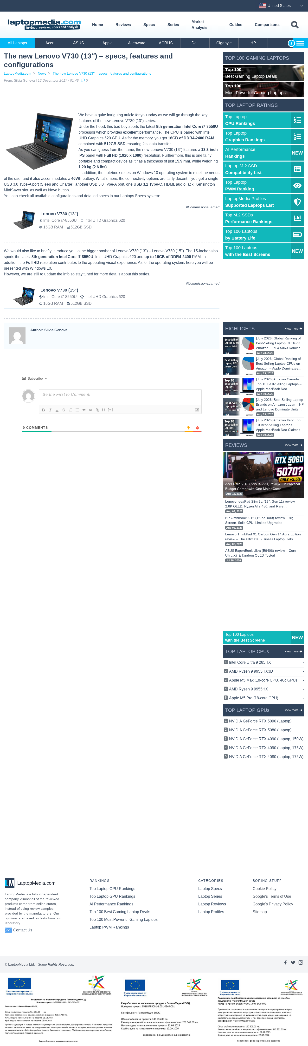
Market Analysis (199, 25)
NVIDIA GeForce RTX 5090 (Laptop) (260, 721)
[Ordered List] (70, 410)
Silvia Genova (24, 80)
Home (97, 25)
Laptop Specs (210, 889)
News (42, 73)
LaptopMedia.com (17, 73)
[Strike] (63, 410)
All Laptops (17, 43)
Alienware (136, 43)
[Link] (97, 410)
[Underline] (57, 410)
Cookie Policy (264, 889)
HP (253, 43)
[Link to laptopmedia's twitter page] (293, 964)
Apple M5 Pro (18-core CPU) (266, 698)
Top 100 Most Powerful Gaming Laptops (124, 919)
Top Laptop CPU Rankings (112, 889)
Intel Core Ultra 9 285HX (266, 662)
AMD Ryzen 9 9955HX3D (266, 671)
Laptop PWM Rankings (109, 927)
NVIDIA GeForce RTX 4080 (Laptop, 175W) (266, 757)
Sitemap (260, 912)
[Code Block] (90, 410)
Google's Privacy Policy (273, 904)
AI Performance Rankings (111, 904)
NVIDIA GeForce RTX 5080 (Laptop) (260, 730)
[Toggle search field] (294, 25)
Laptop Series (210, 896)
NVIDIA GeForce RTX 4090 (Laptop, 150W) (266, 739)
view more (292, 328)
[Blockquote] (84, 410)
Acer (49, 43)
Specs (149, 25)
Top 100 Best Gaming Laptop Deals (120, 912)
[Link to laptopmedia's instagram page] (300, 964)
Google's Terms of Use (272, 896)
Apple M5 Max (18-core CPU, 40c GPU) (266, 680)
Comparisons (267, 25)
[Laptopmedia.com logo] (45, 24)
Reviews (123, 25)
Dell (195, 43)
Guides (235, 25)
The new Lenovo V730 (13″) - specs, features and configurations (102, 73)
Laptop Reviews (212, 904)
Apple (108, 43)
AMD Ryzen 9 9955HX (266, 689)
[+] (110, 409)
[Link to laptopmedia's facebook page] (285, 964)
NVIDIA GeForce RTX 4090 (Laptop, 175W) (266, 748)
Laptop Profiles (211, 912)
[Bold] (43, 410)
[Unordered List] (77, 410)
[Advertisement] (111, 96)
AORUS (166, 43)
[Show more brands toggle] (300, 43)
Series (173, 25)
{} (103, 409)
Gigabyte (224, 43)
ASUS (78, 43)
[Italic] (50, 410)
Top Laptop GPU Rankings (112, 896)
